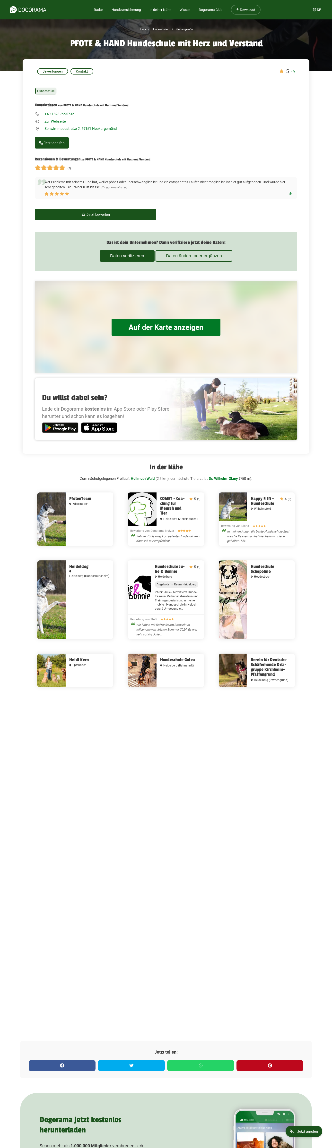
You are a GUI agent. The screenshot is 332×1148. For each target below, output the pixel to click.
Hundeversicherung (126, 10)
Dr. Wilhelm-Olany (223, 478)
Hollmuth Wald (143, 478)
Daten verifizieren (127, 255)
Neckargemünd (184, 29)
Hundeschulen (160, 29)
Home (142, 29)
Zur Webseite (55, 121)
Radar (98, 10)
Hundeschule (45, 91)
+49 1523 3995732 (59, 114)
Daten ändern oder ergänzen (194, 255)
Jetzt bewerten (98, 214)
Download (247, 10)
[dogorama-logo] (28, 9)
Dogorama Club (210, 10)
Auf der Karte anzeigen (166, 327)
